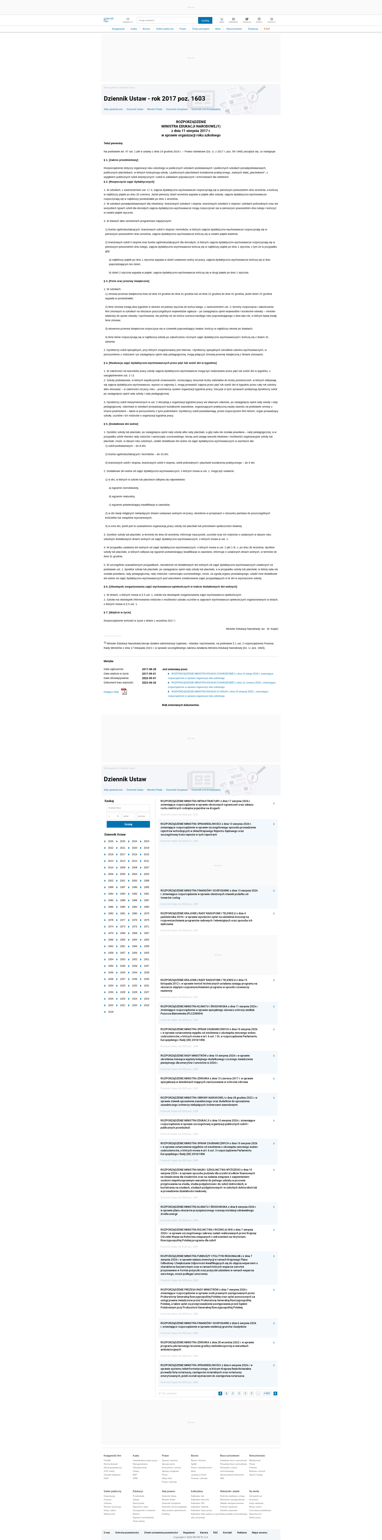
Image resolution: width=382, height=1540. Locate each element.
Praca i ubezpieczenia (201, 1467)
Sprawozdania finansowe (232, 1474)
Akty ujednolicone (113, 109)
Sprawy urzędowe (170, 1471)
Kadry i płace (110, 1510)
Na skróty (254, 1491)
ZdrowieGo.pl (255, 1496)
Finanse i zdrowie (199, 1478)
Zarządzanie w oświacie (144, 1510)
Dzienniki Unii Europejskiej (206, 109)
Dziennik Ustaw (127, 87)
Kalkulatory (197, 1491)
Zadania (107, 1503)
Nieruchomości (234, 29)
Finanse (253, 1467)
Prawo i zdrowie (169, 1482)
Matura (136, 1514)
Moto (218, 29)
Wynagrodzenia (140, 1464)
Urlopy (136, 1471)
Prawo (182, 29)
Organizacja (109, 1496)
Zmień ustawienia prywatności (161, 1532)
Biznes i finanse (198, 1460)
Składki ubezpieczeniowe (232, 1503)
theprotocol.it (255, 1514)
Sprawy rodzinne (170, 1460)
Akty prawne (168, 1491)
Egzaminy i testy (140, 1507)
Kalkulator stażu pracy (201, 1510)
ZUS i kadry (109, 1471)
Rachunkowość (111, 1464)
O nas (107, 1532)
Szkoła (136, 1499)
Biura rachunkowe (229, 1455)
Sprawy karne (168, 1464)
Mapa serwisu (259, 1532)
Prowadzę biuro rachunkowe (233, 1464)
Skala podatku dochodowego (233, 1514)
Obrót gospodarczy (113, 1467)
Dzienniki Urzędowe (177, 109)
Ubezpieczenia (140, 1467)
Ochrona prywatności (127, 1532)
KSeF (267, 29)
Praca (164, 1474)
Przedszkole (138, 1496)
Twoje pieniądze (201, 29)
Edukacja (253, 29)
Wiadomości (255, 1460)
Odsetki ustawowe (228, 1510)
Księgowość (118, 29)
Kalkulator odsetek (199, 1507)
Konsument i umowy (171, 1467)
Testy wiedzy (139, 1521)
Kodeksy (166, 1514)
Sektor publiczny (165, 29)
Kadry (134, 29)
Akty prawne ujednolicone (174, 1510)
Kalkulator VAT (198, 1503)
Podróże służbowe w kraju (232, 1496)
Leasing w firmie (198, 1474)
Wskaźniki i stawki (229, 1491)
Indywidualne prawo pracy (145, 1460)
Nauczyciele (138, 1503)
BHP (135, 1474)
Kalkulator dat (197, 1496)
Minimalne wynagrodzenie (232, 1499)
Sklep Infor (167, 1478)
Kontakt (227, 1532)
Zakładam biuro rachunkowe (233, 1460)
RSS (215, 1532)
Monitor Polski (154, 109)
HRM (135, 1478)
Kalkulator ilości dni (200, 1499)
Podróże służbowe (228, 1507)
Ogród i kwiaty (256, 1474)
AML (222, 1478)
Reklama (242, 1532)
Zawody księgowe (112, 1474)
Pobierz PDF (111, 692)
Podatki (107, 1460)
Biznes (146, 29)
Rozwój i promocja (112, 1507)
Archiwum (253, 1499)
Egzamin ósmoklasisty (143, 1517)
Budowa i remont (257, 1471)
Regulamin (189, 1532)
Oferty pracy (255, 1517)
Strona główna (110, 87)
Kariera (204, 1532)
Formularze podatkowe (260, 1510)
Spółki (194, 1464)
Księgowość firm (112, 1455)
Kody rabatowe (256, 1503)
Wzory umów (255, 1507)
